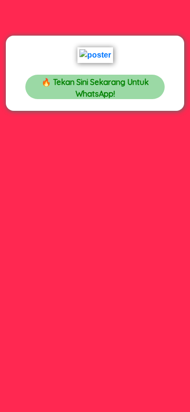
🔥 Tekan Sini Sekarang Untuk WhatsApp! (95, 88)
